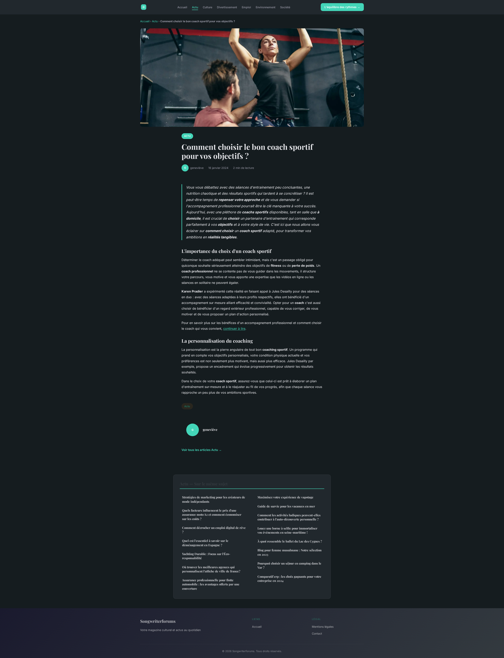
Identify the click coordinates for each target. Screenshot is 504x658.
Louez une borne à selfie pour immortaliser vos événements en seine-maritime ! (287, 530)
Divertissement (227, 7)
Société (285, 7)
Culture (207, 7)
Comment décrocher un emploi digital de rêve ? (214, 530)
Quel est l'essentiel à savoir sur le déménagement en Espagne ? (205, 543)
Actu (195, 7)
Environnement (265, 7)
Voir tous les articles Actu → (202, 450)
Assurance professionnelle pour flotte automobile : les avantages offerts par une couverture (210, 584)
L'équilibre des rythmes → (342, 7)
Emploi (246, 7)
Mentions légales (323, 626)
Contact (317, 633)
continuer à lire (234, 328)
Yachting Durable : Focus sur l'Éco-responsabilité (206, 556)
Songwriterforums (158, 621)
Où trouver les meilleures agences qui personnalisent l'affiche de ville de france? (211, 569)
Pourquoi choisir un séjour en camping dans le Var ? (289, 565)
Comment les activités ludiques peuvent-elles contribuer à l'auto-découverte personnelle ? (289, 517)
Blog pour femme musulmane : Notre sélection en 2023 (289, 552)
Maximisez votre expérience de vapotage (285, 497)
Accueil (182, 7)
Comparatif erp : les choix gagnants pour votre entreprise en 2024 (289, 579)
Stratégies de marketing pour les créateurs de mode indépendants (213, 499)
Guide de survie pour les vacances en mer (286, 506)
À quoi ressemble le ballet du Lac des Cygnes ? (290, 541)
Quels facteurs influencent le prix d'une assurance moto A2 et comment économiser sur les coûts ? (211, 514)
